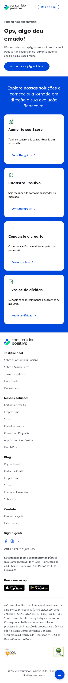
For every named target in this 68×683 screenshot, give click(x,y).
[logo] (15, 7)
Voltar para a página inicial (26, 66)
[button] (60, 674)
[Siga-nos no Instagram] (12, 541)
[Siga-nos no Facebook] (6, 541)
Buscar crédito (21, 262)
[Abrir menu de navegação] (62, 7)
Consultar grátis (22, 155)
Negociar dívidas (22, 316)
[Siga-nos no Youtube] (18, 541)
